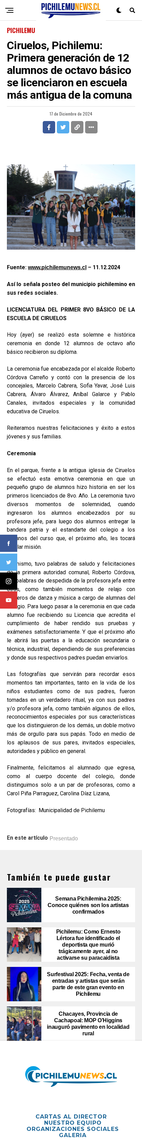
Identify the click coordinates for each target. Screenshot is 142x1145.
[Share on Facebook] (49, 127)
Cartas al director (71, 1116)
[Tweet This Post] (63, 127)
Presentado (64, 838)
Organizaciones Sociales (73, 1129)
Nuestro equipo (73, 1123)
